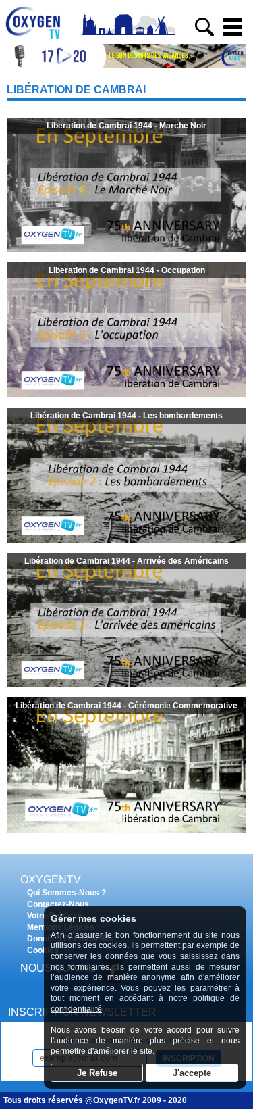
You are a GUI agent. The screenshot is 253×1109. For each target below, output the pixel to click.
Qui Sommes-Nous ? (66, 892)
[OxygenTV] (39, 39)
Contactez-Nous (58, 904)
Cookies (43, 950)
